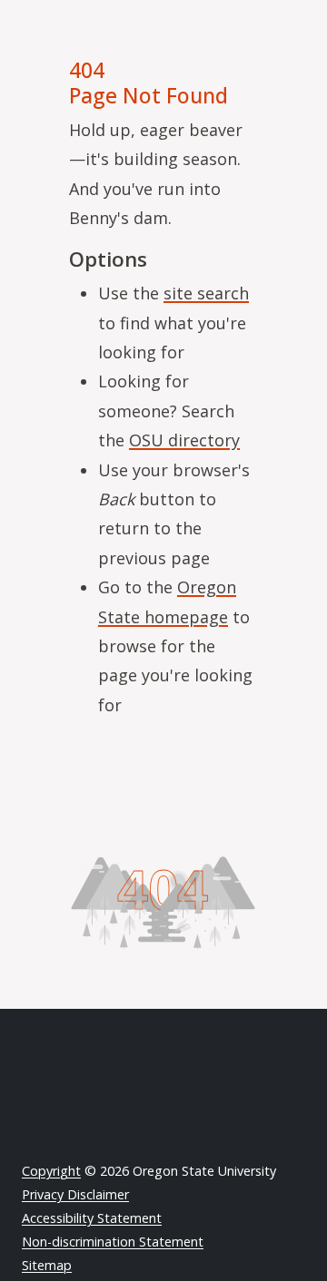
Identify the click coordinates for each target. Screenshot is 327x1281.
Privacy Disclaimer (75, 1194)
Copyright (51, 1170)
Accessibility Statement (92, 1218)
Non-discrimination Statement (112, 1241)
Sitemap (47, 1265)
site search (206, 293)
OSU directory (184, 440)
